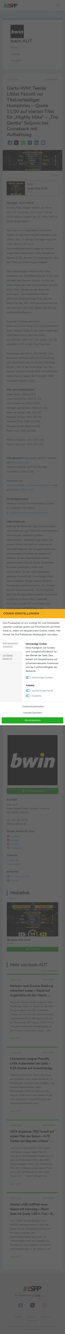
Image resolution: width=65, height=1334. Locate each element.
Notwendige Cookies (10, 645)
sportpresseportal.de (42, 690)
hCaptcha (36, 695)
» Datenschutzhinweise (33, 706)
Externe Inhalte (8, 657)
